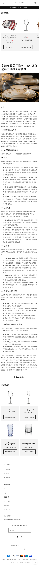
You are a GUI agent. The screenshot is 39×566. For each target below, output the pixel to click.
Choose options (26, 47)
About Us (6, 489)
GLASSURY (8, 559)
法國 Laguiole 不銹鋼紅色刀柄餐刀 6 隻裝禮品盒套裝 (9, 37)
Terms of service (14, 562)
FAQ (5, 493)
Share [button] (5, 107)
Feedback (6, 505)
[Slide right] (23, 55)
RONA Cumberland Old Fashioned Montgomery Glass (28, 443)
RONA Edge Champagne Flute (28, 409)
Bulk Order (7, 501)
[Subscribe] (29, 530)
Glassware (7, 469)
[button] (4, 3)
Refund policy (25, 559)
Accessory (6, 473)
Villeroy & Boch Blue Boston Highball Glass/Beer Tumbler (10, 443)
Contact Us (7, 509)
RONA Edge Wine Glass (26, 36)
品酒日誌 (6, 497)
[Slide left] (16, 55)
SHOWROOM (7, 477)
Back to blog (20, 377)
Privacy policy (33, 559)
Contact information (25, 562)
